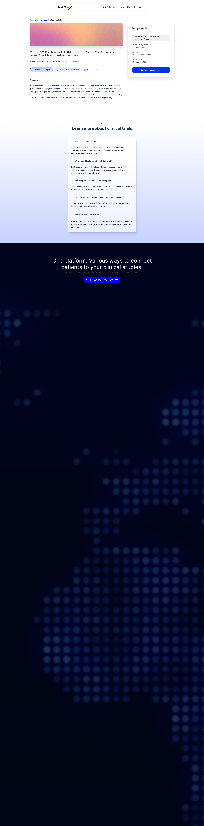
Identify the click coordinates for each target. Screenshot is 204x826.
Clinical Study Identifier (141, 45)
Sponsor (135, 52)
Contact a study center (151, 70)
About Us (125, 7)
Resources (138, 7)
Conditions (136, 33)
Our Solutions (109, 7)
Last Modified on (139, 59)
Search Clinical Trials (38, 20)
